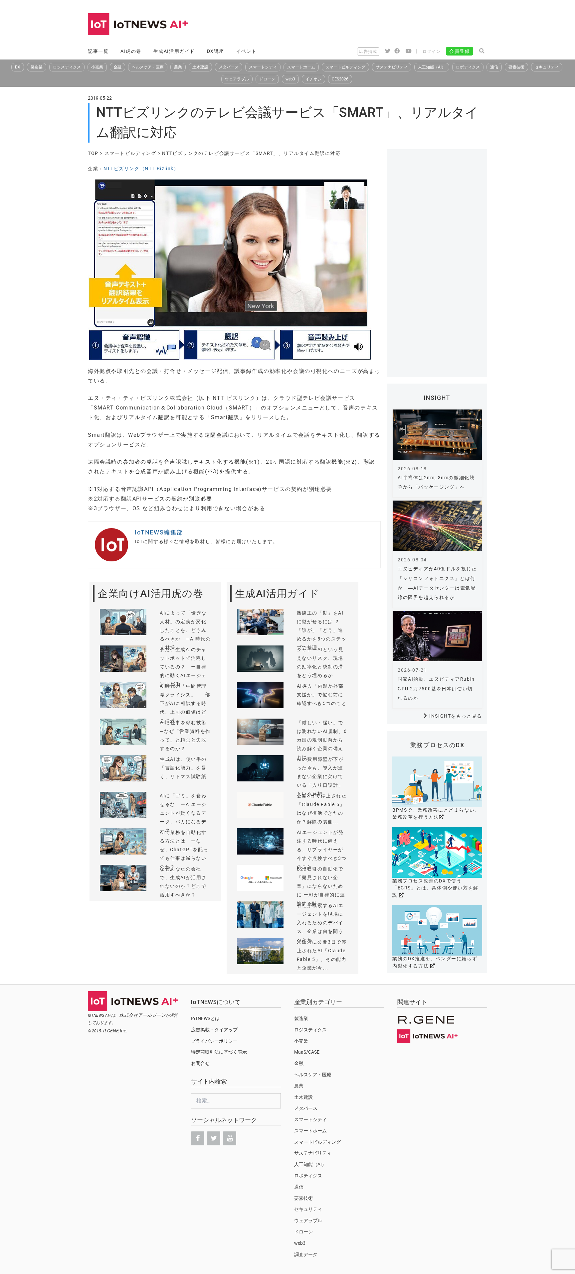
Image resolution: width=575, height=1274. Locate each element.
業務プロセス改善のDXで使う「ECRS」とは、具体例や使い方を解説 (435, 888)
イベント (246, 51)
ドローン (267, 79)
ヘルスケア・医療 (148, 67)
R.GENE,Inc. (115, 1030)
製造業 (37, 67)
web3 (290, 79)
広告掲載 (368, 51)
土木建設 (200, 67)
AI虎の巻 (130, 51)
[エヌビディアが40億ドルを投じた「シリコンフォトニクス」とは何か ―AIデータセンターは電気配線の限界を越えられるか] (437, 526)
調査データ (305, 1254)
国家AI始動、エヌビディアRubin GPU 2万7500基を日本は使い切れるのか (436, 688)
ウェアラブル (237, 79)
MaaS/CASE (306, 1052)
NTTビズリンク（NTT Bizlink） (141, 168)
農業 (178, 67)
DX (17, 67)
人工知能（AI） (432, 67)
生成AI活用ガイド (174, 51)
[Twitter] (213, 1138)
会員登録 (459, 51)
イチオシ (313, 79)
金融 (117, 67)
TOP (93, 153)
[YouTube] (229, 1138)
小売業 (97, 67)
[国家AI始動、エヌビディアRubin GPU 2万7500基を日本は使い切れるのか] (437, 636)
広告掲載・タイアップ (214, 1029)
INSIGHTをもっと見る (455, 716)
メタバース (229, 67)
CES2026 (340, 79)
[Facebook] (197, 1138)
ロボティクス (468, 67)
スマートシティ (263, 67)
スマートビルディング (345, 67)
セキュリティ (547, 67)
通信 (494, 67)
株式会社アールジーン (142, 1015)
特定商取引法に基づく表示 (219, 1052)
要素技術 (516, 67)
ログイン (432, 51)
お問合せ (200, 1063)
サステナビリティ (392, 67)
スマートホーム (301, 67)
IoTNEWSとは (205, 1018)
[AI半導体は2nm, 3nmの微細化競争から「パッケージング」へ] (437, 434)
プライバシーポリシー (214, 1041)
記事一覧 (98, 51)
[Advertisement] (366, 25)
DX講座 (215, 51)
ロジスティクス (67, 67)
